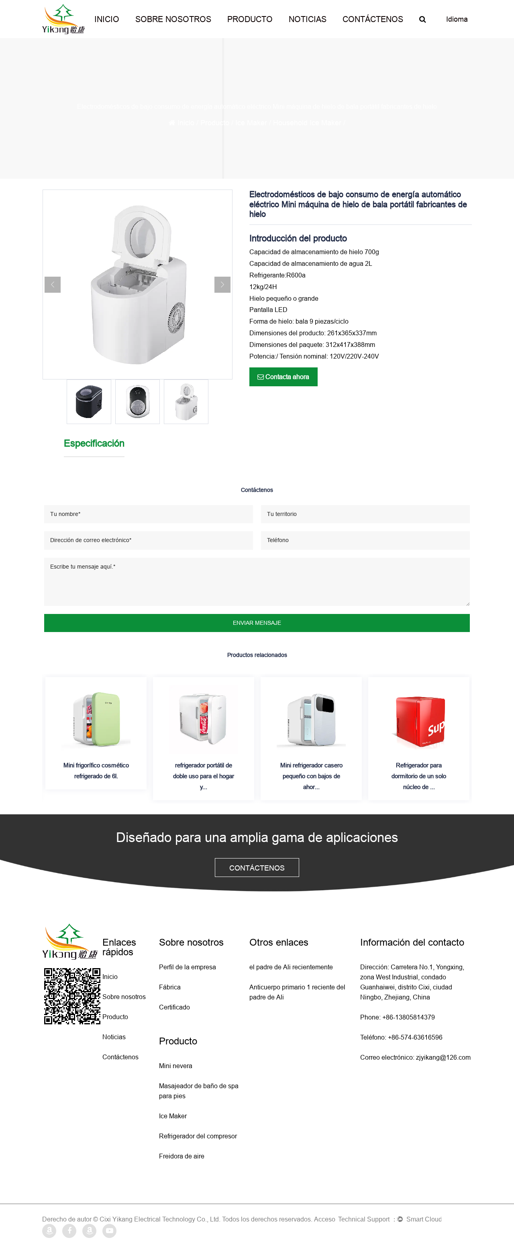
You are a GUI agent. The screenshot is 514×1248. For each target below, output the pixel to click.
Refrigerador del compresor (198, 1136)
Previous (53, 285)
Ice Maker (251, 122)
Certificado (174, 1007)
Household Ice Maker (307, 122)
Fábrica (170, 987)
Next (222, 285)
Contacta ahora (286, 376)
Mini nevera (175, 1065)
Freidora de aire (181, 1156)
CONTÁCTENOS (257, 868)
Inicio (106, 19)
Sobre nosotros (173, 19)
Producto (250, 19)
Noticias (307, 19)
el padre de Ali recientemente (291, 967)
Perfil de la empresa (187, 967)
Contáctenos (373, 19)
